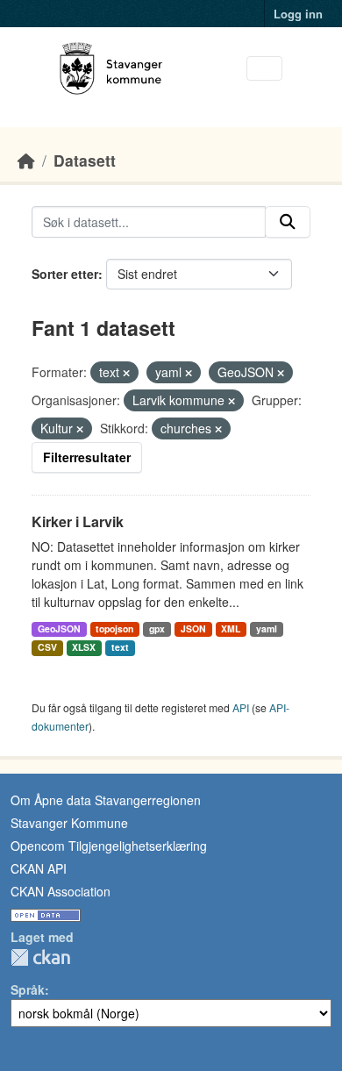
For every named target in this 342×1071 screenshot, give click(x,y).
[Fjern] (126, 373)
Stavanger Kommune (69, 823)
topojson (114, 628)
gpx (157, 628)
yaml (266, 628)
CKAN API (39, 868)
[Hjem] (26, 160)
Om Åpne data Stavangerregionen (106, 800)
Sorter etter (65, 273)
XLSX (84, 646)
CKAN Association (60, 891)
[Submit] (287, 222)
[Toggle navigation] (264, 69)
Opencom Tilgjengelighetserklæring (109, 845)
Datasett (84, 160)
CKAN (40, 957)
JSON (193, 628)
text (120, 646)
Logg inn (298, 13)
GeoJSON (59, 628)
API (240, 707)
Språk (28, 989)
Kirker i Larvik (78, 521)
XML (230, 628)
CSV (47, 646)
